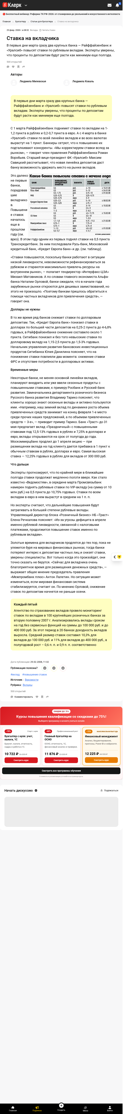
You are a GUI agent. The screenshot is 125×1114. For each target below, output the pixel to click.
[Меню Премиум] (25, 5)
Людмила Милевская (33, 81)
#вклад (15, 674)
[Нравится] (13, 66)
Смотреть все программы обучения (61, 770)
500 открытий (18, 691)
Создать (61, 1110)
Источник (17, 679)
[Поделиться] (23, 66)
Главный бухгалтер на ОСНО (58, 738)
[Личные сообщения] (109, 5)
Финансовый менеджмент (101, 736)
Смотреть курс (21, 760)
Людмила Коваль (83, 81)
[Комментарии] (8, 66)
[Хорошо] (45, 668)
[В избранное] (18, 66)
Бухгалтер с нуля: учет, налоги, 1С (19, 738)
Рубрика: (16, 685)
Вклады (34, 30)
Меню (85, 1111)
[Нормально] (54, 668)
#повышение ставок (34, 674)
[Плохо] (63, 668)
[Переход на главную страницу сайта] (12, 5)
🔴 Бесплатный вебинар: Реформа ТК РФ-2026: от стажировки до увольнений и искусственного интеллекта (61, 14)
